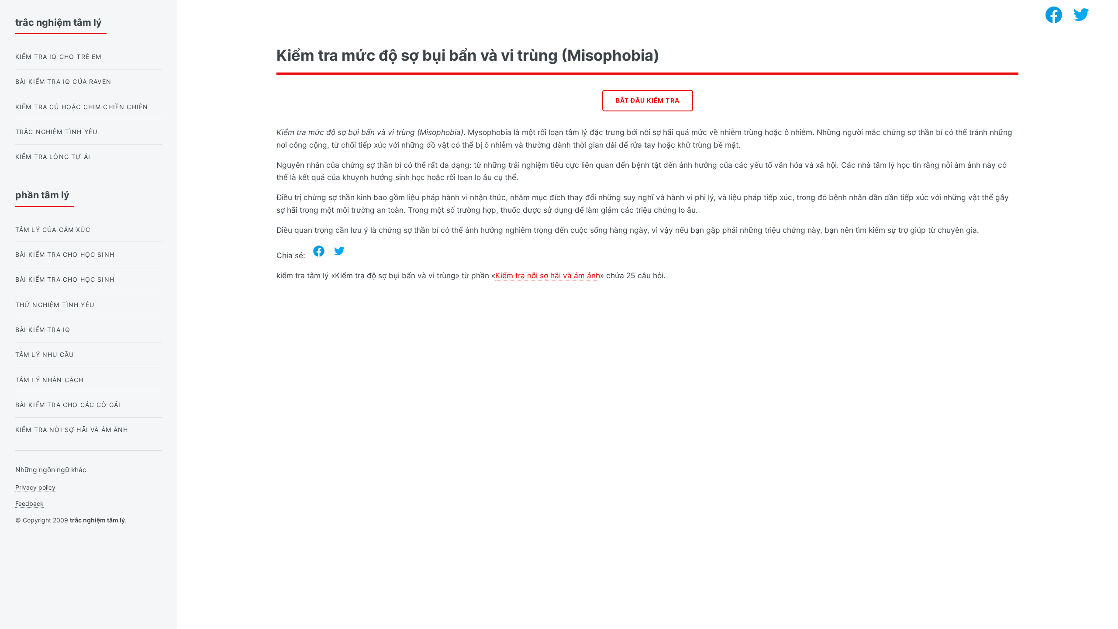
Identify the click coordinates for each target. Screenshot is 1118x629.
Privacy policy (35, 487)
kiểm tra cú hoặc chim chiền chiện (81, 107)
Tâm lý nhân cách (49, 380)
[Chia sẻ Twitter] (339, 251)
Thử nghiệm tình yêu (54, 304)
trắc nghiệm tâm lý (97, 520)
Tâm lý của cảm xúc (52, 229)
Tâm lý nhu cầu (44, 354)
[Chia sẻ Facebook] (319, 251)
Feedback (29, 503)
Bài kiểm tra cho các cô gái (68, 404)
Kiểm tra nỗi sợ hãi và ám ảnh (547, 275)
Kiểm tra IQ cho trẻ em (58, 56)
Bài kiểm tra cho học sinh (64, 254)
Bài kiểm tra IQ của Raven (63, 81)
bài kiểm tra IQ (43, 329)
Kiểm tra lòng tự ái (52, 156)
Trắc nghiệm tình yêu (56, 131)
